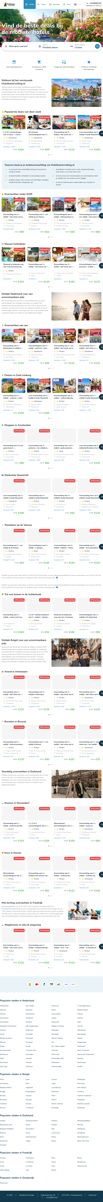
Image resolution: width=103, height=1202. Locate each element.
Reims (54, 1170)
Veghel (79, 1038)
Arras (2, 1162)
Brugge (2, 1091)
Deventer (29, 1010)
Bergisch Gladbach (6, 1129)
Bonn (2, 1137)
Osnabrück (81, 1133)
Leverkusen (56, 1133)
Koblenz (54, 1121)
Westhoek (81, 1108)
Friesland (29, 1042)
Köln (53, 1129)
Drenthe (29, 1022)
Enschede (29, 1034)
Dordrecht (29, 1018)
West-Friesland (83, 1050)
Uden (79, 1022)
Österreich (4, 1183)
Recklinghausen (83, 1137)
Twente (80, 1018)
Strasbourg (81, 1162)
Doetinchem (30, 1014)
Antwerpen (4, 1083)
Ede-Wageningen (32, 1026)
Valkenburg (81, 1030)
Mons (54, 1096)
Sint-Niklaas (81, 1087)
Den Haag (3, 1066)
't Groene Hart (31, 1050)
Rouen (79, 1158)
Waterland (81, 1046)
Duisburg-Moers (32, 1121)
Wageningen (82, 1042)
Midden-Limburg (58, 1026)
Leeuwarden (56, 1014)
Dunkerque (30, 1158)
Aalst (2, 1079)
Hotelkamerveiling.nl (9, 909)
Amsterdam (4, 1022)
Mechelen (55, 1091)
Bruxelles (3, 1100)
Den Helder (30, 1006)
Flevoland (29, 1038)
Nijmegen (55, 1030)
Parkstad (55, 1050)
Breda (2, 1046)
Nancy (54, 1162)
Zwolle (79, 1066)
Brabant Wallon (5, 1087)
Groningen (29, 1054)
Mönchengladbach (83, 1121)
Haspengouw (30, 1091)
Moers (54, 1137)
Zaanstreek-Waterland (85, 1054)
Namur (54, 1100)
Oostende (55, 1108)
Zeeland (80, 1058)
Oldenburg (81, 1129)
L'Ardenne (29, 1108)
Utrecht (80, 1026)
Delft (2, 1058)
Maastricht (55, 1022)
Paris (53, 1166)
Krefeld (54, 1125)
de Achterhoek (5, 1050)
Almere (3, 1014)
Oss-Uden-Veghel (58, 1046)
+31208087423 (52, 1197)
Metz (53, 1158)
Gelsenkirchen (31, 1137)
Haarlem (29, 1058)
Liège (54, 1083)
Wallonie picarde (83, 1104)
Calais (2, 1166)
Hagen (28, 1141)
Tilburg (79, 1014)
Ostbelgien (81, 1079)
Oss (53, 1042)
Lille (27, 1170)
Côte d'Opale (4, 1170)
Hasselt (28, 1096)
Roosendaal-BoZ (58, 1058)
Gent (27, 1083)
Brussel (3, 1096)
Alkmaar (3, 1010)
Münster (80, 1125)
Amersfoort (4, 1018)
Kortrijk (28, 1104)
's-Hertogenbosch (83, 1006)
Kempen (29, 1100)
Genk (28, 1079)
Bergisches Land (6, 1125)
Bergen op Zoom (6, 1038)
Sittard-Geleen (82, 1010)
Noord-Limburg (57, 1038)
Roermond (55, 1054)
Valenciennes (82, 1166)
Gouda (28, 1046)
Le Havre (29, 1166)
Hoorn (54, 1010)
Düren (28, 1125)
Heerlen (29, 1062)
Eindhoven (29, 1030)
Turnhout (80, 1091)
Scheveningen (57, 1066)
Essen (28, 1133)
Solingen (3, 1145)
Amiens (3, 1158)
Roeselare (81, 1083)
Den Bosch (4, 1062)
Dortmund (3, 1141)
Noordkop (55, 1034)
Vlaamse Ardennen (84, 1096)
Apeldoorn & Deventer (8, 1026)
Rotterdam (55, 1062)
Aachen (2, 1121)
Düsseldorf (30, 1129)
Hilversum (55, 1006)
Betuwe (3, 1042)
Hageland (29, 1087)
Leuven (54, 1079)
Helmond (29, 1066)
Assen (2, 1034)
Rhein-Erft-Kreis (83, 1141)
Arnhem (3, 1030)
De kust (3, 1108)
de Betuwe (4, 1054)
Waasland (80, 1100)
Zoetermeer (81, 1062)
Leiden (54, 1018)
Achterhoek (4, 1006)
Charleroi (3, 1104)
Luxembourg (56, 1087)
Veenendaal (81, 1034)
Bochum (3, 1133)
